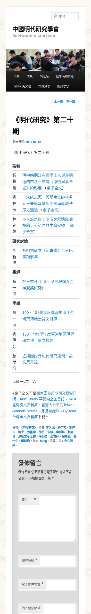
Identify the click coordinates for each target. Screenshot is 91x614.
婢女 (21, 432)
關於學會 (63, 86)
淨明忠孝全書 (27, 436)
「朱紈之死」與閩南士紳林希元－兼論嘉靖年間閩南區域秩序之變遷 (47, 203)
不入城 (50, 427)
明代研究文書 (22, 86)
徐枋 (41, 432)
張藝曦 (31, 432)
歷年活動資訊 (65, 76)
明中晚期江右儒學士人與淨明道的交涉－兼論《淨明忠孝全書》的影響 (47, 181)
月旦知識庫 (50, 410)
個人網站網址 (31, 607)
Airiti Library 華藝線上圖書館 (42, 398)
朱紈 (50, 432)
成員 (30, 76)
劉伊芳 (62, 427)
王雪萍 (54, 436)
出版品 (44, 76)
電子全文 (54, 187)
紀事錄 (66, 436)
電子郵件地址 (33, 584)
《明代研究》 (28, 427)
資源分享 (44, 86)
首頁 (16, 76)
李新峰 (60, 432)
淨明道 (43, 436)
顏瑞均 (25, 441)
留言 (29, 500)
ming (43, 441)
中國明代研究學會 (35, 29)
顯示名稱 (29, 560)
